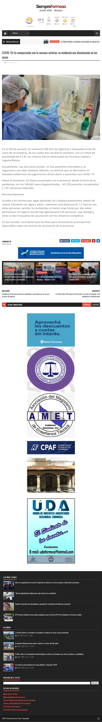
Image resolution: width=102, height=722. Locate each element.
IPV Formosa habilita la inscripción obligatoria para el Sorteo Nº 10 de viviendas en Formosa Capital (48, 614)
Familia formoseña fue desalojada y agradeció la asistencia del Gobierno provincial (43, 604)
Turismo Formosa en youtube (15, 709)
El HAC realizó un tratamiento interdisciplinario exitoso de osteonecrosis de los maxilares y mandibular (19, 277)
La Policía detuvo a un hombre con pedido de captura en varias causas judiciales (42, 632)
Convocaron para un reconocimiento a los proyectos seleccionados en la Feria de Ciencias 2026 (83, 277)
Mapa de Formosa (10, 693)
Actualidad (42, 42)
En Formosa (12, 62)
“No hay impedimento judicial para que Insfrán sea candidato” (35, 593)
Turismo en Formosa (11, 706)
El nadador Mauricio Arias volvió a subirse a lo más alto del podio (36, 643)
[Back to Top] (98, 718)
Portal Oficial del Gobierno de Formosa (19, 700)
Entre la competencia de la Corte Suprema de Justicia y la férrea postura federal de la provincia (47, 582)
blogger (96, 305)
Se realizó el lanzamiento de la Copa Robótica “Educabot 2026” (49, 278)
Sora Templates (23, 718)
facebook (86, 305)
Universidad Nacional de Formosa (17, 703)
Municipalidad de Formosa (14, 697)
